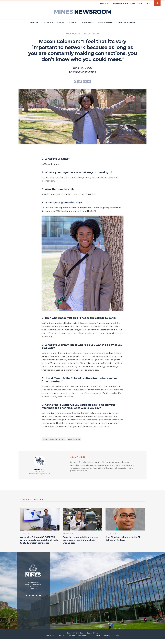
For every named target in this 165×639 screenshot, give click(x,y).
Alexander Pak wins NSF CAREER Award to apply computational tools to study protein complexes (39, 540)
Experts (72, 22)
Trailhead (107, 635)
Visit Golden (82, 635)
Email (98, 635)
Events (149, 3)
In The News (87, 22)
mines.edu (104, 3)
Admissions (50, 635)
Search (157, 3)
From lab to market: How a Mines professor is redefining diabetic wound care (80, 540)
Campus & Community (54, 22)
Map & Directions (33, 589)
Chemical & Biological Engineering (54, 439)
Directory (71, 635)
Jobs (91, 635)
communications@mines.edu (39, 474)
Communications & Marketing (127, 3)
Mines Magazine (105, 22)
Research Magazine (126, 22)
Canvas (116, 635)
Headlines (34, 22)
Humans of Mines (74, 439)
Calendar (61, 635)
